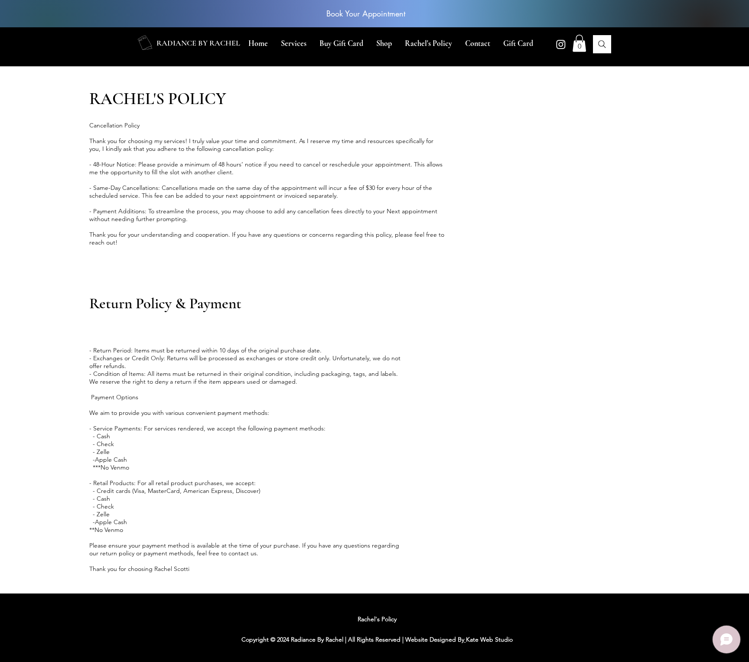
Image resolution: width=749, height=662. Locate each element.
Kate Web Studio (489, 639)
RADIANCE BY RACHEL (198, 43)
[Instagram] (561, 44)
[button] (293, 43)
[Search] (602, 44)
